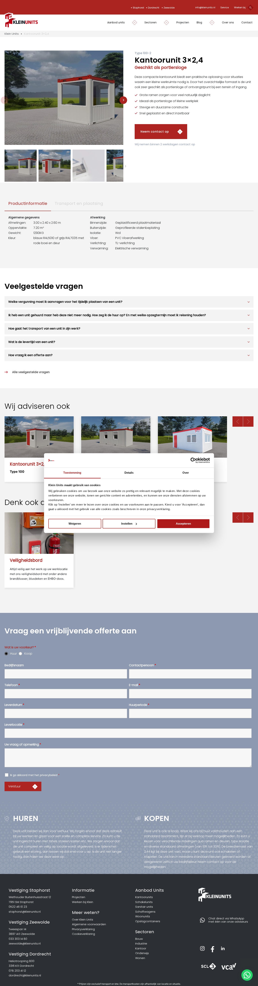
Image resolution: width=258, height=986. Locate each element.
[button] (21, 166)
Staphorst (138, 7)
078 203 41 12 (17, 971)
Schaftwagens (145, 912)
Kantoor (140, 948)
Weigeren (75, 523)
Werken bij (240, 7)
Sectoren (150, 22)
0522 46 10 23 (18, 907)
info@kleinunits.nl (205, 7)
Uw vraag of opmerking (23, 744)
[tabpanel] (129, 233)
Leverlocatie (15, 725)
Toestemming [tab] (72, 472)
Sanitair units (144, 907)
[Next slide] (123, 100)
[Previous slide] (4, 100)
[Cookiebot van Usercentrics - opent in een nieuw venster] (193, 460)
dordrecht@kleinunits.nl (25, 975)
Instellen (126, 523)
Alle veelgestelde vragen (31, 372)
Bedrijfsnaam (14, 665)
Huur (13, 654)
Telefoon (12, 685)
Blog (199, 22)
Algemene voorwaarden (89, 924)
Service (224, 7)
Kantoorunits (144, 897)
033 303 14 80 (18, 939)
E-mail (134, 685)
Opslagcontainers (147, 921)
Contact (247, 22)
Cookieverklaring (83, 934)
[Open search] (250, 8)
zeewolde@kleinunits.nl (25, 943)
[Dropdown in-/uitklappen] (132, 22)
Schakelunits (144, 902)
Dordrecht (153, 7)
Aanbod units (116, 22)
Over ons (228, 22)
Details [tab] (129, 472)
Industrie (141, 943)
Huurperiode (139, 705)
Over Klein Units (82, 919)
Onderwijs (142, 953)
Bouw (139, 939)
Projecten (182, 22)
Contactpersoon (142, 665)
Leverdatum (14, 705)
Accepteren (183, 523)
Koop (28, 654)
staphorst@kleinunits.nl (25, 912)
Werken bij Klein (82, 902)
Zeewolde (169, 7)
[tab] (28, 203)
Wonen (140, 958)
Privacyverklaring (83, 929)
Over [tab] (185, 472)
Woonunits (142, 916)
